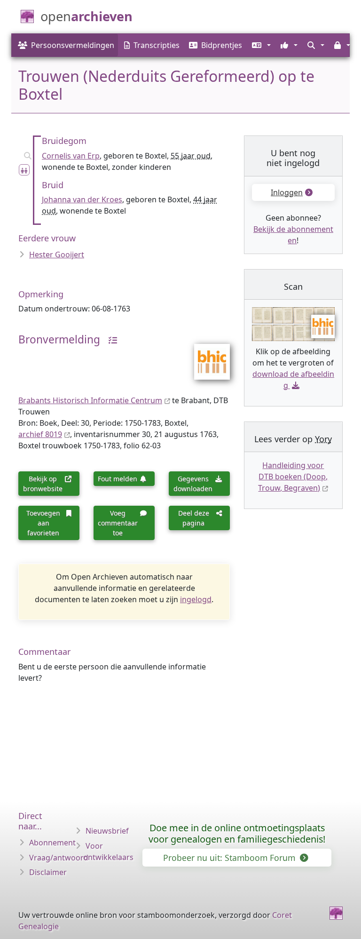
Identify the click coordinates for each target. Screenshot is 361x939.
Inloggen (287, 192)
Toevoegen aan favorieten (43, 523)
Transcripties (156, 45)
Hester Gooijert (56, 254)
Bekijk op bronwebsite (43, 483)
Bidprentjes (221, 45)
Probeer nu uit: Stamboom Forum (230, 857)
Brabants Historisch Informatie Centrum (90, 400)
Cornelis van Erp (71, 156)
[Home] (336, 913)
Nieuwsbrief (107, 831)
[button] (260, 45)
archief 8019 (40, 434)
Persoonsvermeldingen (72, 45)
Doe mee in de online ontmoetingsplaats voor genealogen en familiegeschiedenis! (237, 833)
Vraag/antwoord (58, 857)
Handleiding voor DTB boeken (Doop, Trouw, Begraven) (293, 476)
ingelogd (196, 599)
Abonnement (52, 842)
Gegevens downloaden (192, 483)
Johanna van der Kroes (82, 199)
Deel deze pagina (193, 518)
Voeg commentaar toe (118, 523)
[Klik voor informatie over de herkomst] (109, 339)
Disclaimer (48, 872)
